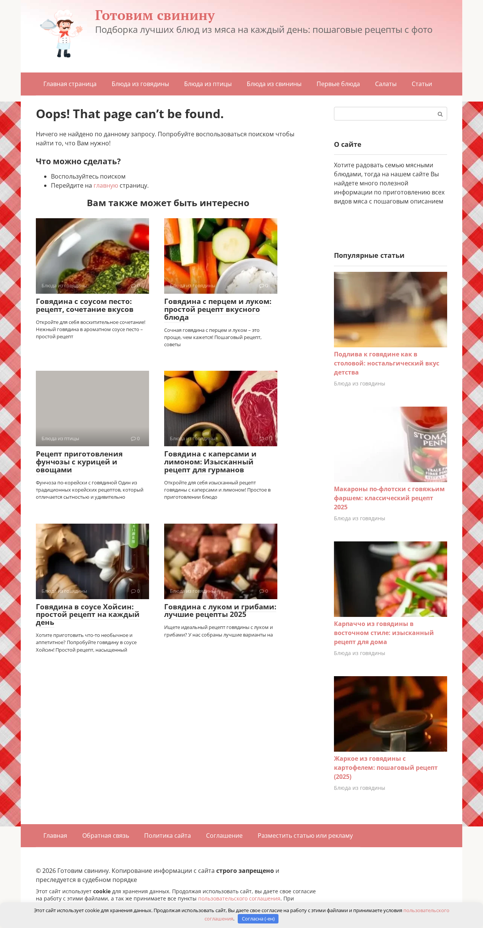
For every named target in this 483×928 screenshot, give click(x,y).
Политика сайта (167, 835)
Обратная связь (105, 835)
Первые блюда (338, 84)
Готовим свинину (155, 15)
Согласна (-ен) (258, 918)
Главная (55, 835)
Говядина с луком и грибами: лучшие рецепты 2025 (220, 611)
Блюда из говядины (140, 84)
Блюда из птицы (208, 84)
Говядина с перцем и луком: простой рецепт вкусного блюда (217, 309)
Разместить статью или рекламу (305, 835)
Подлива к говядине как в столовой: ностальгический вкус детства (386, 363)
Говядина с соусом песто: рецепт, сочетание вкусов (85, 305)
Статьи (422, 84)
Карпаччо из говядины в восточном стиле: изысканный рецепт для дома (384, 633)
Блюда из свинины (274, 84)
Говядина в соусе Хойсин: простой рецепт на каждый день (88, 614)
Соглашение (224, 835)
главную (106, 185)
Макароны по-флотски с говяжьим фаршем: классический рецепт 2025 (389, 498)
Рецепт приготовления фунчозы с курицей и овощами (79, 462)
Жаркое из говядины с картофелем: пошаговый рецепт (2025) (386, 767)
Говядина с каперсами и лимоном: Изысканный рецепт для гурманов (210, 462)
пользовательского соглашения (239, 898)
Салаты (386, 84)
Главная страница (70, 84)
